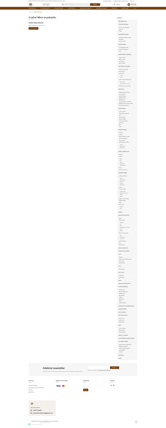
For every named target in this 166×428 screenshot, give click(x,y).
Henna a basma (122, 263)
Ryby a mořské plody (123, 138)
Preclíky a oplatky (122, 189)
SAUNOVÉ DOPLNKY (122, 309)
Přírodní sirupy (122, 289)
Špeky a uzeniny (122, 59)
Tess (120, 224)
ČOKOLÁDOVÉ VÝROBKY (123, 34)
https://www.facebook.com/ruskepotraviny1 (111, 385)
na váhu (121, 77)
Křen (120, 160)
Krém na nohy (121, 320)
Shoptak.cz (41, 424)
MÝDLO (119, 280)
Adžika (121, 159)
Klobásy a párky (122, 57)
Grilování (120, 352)
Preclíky (121, 196)
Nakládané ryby (122, 82)
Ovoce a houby (122, 140)
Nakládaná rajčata (122, 98)
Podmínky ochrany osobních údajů (120, 1)
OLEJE (119, 266)
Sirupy (120, 126)
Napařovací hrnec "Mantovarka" (125, 344)
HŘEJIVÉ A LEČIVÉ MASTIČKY (124, 283)
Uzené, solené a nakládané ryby (125, 79)
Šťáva (121, 235)
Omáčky (120, 156)
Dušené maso (121, 61)
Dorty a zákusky (122, 117)
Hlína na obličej (122, 330)
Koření (120, 167)
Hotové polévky (122, 94)
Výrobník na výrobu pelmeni (124, 348)
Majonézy (121, 154)
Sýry (120, 51)
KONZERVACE (121, 89)
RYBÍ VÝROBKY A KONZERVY (124, 66)
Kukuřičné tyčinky (122, 119)
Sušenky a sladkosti (123, 176)
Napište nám (31, 392)
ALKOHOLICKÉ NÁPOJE (123, 248)
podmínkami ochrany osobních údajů (104, 370)
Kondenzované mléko (123, 121)
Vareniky (120, 134)
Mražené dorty (122, 147)
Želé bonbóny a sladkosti (124, 113)
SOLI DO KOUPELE (122, 312)
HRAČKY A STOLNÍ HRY (123, 335)
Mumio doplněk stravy (123, 291)
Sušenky (121, 178)
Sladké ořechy (122, 184)
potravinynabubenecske (113, 385)
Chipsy (121, 208)
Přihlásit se (114, 367)
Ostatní (121, 229)
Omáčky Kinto (122, 163)
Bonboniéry (121, 39)
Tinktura (120, 297)
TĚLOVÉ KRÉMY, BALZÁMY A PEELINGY (126, 338)
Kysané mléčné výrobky (123, 47)
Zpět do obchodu (33, 28)
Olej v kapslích (122, 295)
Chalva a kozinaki (122, 111)
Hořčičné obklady (122, 303)
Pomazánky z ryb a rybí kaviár (125, 86)
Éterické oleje (121, 269)
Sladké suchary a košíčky (124, 198)
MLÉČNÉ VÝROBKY (122, 44)
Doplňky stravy (122, 293)
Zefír (120, 115)
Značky (120, 358)
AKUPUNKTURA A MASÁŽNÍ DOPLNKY (126, 306)
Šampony (121, 257)
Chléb (120, 202)
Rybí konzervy (122, 71)
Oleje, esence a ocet (123, 169)
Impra (121, 225)
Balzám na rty (121, 299)
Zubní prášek (121, 277)
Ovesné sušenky (122, 180)
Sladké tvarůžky (122, 146)
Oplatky (121, 194)
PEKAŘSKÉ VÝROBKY (122, 173)
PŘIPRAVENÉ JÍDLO (122, 21)
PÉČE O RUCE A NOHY (123, 315)
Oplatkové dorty (123, 191)
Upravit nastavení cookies (45, 422)
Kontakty (132, 1)
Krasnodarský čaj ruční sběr (124, 227)
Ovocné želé (122, 238)
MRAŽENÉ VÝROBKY (122, 129)
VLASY (119, 254)
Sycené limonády (122, 241)
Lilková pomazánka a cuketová (125, 101)
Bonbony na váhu (122, 41)
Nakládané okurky (122, 96)
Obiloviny (121, 29)
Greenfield (121, 222)
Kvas (120, 243)
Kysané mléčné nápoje (123, 49)
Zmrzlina (121, 144)
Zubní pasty (121, 275)
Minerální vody (122, 244)
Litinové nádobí (122, 350)
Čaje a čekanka (122, 220)
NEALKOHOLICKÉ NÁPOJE (123, 215)
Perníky (120, 187)
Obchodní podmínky (107, 1)
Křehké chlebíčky (122, 200)
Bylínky (120, 218)
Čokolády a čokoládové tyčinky (125, 37)
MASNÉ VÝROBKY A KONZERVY (124, 54)
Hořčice (121, 162)
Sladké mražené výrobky (124, 142)
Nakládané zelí (122, 99)
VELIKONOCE (121, 355)
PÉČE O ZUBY (121, 272)
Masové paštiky (122, 63)
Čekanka (121, 230)
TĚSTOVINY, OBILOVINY (123, 24)
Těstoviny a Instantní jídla (124, 27)
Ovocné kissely (122, 237)
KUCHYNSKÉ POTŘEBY (123, 341)
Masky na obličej (122, 332)
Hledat (95, 4)
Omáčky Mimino (123, 165)
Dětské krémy (122, 322)
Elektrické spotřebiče (123, 346)
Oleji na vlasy (121, 261)
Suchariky (121, 206)
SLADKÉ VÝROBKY (122, 108)
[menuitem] (34, 8)
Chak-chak (121, 181)
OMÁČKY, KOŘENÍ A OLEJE (123, 151)
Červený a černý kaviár (123, 69)
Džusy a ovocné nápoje (123, 233)
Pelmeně (120, 132)
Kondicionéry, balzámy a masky (125, 259)
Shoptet (35, 424)
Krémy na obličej (122, 328)
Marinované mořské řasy (124, 105)
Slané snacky (121, 204)
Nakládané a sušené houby (124, 92)
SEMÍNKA (120, 212)
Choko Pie (121, 183)
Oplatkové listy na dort (124, 193)
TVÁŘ (119, 325)
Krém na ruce (121, 318)
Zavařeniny (121, 123)
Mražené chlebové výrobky (124, 136)
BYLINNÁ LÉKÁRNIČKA (123, 286)
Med (120, 124)
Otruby (120, 31)
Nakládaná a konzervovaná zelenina (126, 103)
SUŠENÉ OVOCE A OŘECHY (123, 251)
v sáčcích (121, 75)
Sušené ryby (121, 73)
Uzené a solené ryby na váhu (125, 83)
